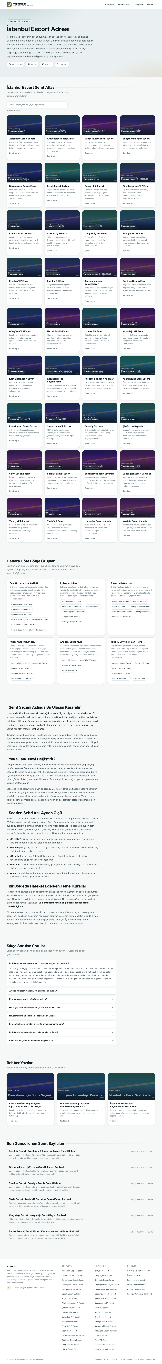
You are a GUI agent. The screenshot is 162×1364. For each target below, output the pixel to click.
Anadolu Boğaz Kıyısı (71, 641)
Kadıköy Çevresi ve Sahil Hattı (126, 641)
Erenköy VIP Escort (19, 281)
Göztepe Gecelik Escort (135, 281)
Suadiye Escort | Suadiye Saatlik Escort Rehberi (35, 1183)
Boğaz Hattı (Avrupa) (121, 583)
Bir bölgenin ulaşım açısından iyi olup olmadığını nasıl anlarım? (39, 963)
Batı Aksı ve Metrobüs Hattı (24, 583)
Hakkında (98, 1359)
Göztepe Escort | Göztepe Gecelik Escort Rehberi (36, 1167)
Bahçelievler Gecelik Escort (99, 138)
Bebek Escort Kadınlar (58, 186)
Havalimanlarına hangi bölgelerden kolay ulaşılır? (32, 1016)
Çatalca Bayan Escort (20, 233)
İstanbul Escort (124, 4)
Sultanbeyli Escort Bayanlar (99, 473)
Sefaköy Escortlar (94, 426)
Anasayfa (109, 4)
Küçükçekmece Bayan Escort (55, 380)
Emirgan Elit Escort (133, 233)
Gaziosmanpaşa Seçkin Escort (93, 282)
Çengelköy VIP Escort (96, 233)
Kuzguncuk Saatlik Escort (136, 378)
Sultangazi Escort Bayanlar (137, 473)
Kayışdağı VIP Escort (134, 331)
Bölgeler (139, 4)
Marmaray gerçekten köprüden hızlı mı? (28, 999)
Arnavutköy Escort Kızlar (60, 138)
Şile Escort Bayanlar (133, 426)
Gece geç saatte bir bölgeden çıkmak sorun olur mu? (34, 1007)
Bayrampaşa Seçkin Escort (23, 186)
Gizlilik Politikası (126, 1359)
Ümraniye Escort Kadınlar (98, 521)
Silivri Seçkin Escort (19, 473)
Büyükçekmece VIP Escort (136, 186)
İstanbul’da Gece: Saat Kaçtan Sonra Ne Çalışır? (123, 1105)
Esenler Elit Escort (56, 281)
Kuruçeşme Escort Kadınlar (99, 378)
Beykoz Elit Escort (94, 186)
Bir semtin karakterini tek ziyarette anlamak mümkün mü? (36, 1024)
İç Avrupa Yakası (68, 583)
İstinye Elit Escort (94, 331)
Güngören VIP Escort (20, 331)
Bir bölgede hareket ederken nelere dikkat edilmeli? (33, 1032)
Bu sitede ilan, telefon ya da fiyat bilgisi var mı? (31, 1040)
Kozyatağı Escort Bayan (21, 378)
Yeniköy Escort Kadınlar (135, 521)
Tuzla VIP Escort (55, 521)
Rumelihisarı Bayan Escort (23, 426)
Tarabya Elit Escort (19, 521)
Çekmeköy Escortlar (57, 233)
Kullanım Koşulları (111, 1359)
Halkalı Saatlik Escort (58, 331)
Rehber (150, 4)
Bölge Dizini (139, 1359)
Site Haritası (150, 1359)
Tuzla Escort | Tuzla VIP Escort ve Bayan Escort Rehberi (40, 1199)
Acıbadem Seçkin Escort (22, 138)
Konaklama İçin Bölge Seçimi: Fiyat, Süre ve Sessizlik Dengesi (25, 1105)
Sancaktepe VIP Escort (59, 426)
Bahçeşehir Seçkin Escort (136, 138)
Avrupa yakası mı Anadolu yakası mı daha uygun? (33, 991)
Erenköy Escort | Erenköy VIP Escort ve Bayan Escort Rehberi (43, 1151)
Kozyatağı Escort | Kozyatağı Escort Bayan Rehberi (37, 1215)
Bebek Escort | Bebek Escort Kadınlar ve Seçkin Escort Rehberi (44, 1231)
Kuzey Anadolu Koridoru (22, 641)
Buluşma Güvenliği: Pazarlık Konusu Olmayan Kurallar (74, 1105)
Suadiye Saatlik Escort (58, 473)
